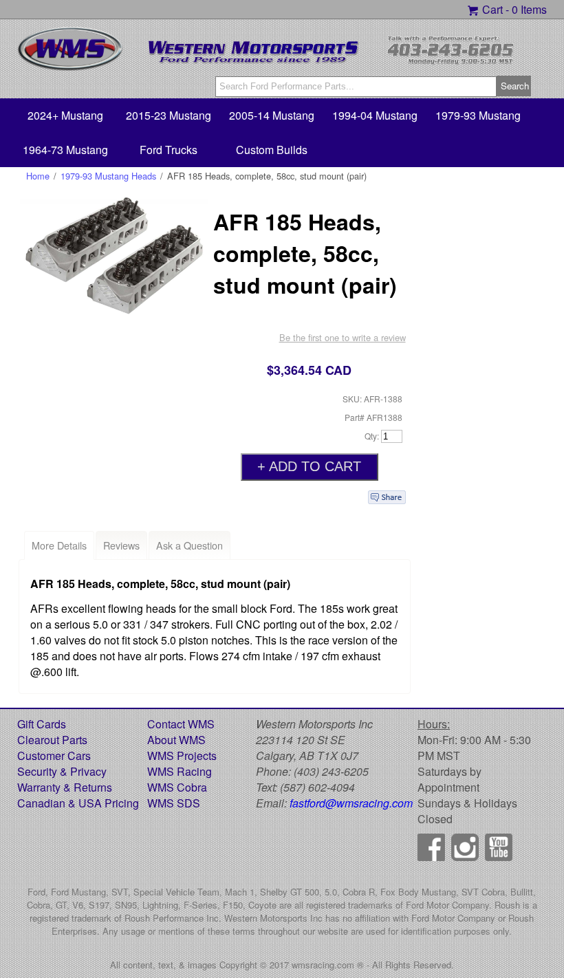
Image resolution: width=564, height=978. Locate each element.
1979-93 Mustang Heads (108, 175)
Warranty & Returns (64, 787)
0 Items (529, 9)
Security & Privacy (62, 771)
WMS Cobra (177, 787)
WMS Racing (179, 771)
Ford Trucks (168, 149)
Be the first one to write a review (342, 337)
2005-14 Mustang (271, 115)
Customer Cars (54, 755)
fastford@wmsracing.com (351, 803)
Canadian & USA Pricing (78, 803)
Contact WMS (181, 724)
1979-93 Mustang (478, 115)
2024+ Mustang (65, 115)
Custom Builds (271, 149)
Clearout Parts (52, 740)
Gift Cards (41, 724)
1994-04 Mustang (374, 115)
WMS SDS (173, 803)
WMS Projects (182, 755)
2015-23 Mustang (168, 115)
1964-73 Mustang (65, 149)
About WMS (176, 740)
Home (38, 175)
